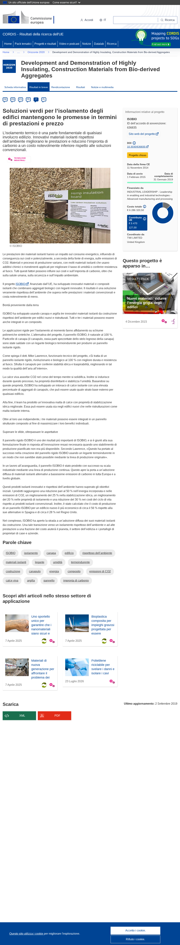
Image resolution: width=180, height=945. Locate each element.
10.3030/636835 (136, 146)
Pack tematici (23, 43)
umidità (57, 562)
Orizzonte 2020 (36, 52)
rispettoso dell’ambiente (97, 553)
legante (39, 562)
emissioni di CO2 (100, 571)
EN (12, 99)
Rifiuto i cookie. (135, 939)
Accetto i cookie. (135, 930)
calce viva (12, 580)
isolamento (31, 553)
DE (5, 99)
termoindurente (80, 562)
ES (20, 99)
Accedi (89, 19)
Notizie (86, 43)
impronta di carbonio (76, 580)
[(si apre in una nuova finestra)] (31, 18)
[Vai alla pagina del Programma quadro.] (9, 66)
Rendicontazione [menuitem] (60, 87)
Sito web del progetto (142, 134)
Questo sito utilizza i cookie (26, 933)
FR (28, 99)
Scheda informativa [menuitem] (15, 87)
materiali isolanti (16, 562)
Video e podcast (69, 43)
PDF (57, 715)
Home (8, 43)
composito (74, 571)
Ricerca (112, 43)
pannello (49, 580)
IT (36, 99)
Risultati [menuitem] (80, 87)
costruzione (13, 571)
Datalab (99, 43)
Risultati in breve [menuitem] (38, 87)
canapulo (35, 571)
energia (54, 571)
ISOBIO (21, 283)
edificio (69, 553)
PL (44, 99)
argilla (31, 580)
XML (22, 715)
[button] (103, 20)
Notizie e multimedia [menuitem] (102, 87)
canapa (51, 553)
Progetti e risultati (45, 43)
